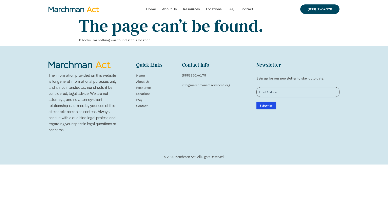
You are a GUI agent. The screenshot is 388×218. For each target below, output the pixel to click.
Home (151, 9)
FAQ (231, 9)
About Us (169, 9)
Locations (213, 9)
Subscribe (266, 105)
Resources (191, 9)
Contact (246, 9)
